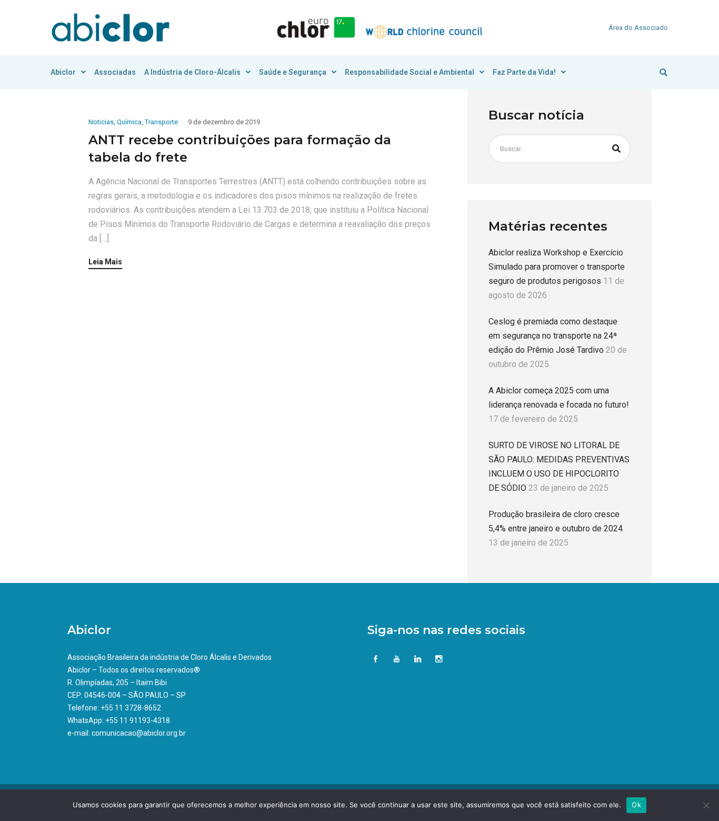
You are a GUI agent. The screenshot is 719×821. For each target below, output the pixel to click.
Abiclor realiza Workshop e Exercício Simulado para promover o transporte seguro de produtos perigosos (556, 267)
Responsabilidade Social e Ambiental (409, 72)
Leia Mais (105, 262)
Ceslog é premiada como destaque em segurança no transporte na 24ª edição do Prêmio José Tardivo (552, 335)
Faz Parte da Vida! (524, 72)
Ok (636, 804)
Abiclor (63, 72)
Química (129, 122)
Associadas (115, 72)
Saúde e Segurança (292, 72)
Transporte (161, 122)
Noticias (101, 122)
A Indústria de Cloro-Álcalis (192, 72)
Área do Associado (638, 28)
